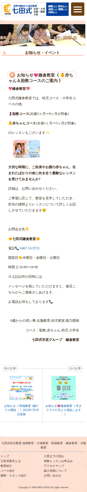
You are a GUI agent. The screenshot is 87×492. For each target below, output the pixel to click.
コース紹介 (7, 470)
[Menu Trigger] (77, 9)
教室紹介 (6, 466)
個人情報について (55, 470)
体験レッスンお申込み (58, 461)
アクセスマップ (54, 466)
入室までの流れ (54, 456)
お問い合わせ (52, 475)
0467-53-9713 (29, 248)
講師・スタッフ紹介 (13, 475)
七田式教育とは (10, 461)
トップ (4, 456)
